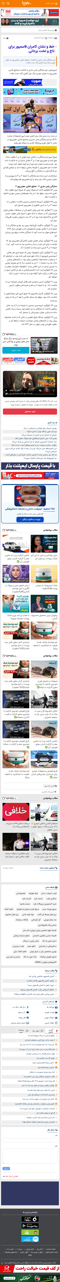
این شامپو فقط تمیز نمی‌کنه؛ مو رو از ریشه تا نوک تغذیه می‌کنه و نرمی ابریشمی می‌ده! (31, 450)
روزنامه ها (50, 1007)
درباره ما (20, 1249)
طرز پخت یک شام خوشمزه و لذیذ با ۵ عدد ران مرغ (37, 1044)
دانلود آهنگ (8, 909)
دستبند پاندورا (25, 904)
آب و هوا (22, 1012)
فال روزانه (22, 1017)
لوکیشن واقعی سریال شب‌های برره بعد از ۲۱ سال (38, 1085)
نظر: (56, 1146)
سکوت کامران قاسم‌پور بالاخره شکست (40, 980)
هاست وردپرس (18, 946)
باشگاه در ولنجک (22, 919)
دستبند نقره (38, 898)
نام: (56, 1135)
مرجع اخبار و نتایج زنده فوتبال (28, 909)
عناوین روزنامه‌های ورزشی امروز (43, 1062)
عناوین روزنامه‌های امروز (46, 1067)
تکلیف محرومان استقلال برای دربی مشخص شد (39, 1076)
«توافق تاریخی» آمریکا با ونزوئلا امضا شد (41, 1035)
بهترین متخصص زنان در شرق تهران (43, 951)
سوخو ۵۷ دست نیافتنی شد (46, 1058)
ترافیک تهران (49, 1017)
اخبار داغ (36, 1031)
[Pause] (33, 351)
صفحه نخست (51, 1249)
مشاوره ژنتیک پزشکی (21, 935)
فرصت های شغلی (51, 1252)
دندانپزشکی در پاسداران (47, 946)
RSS (30, 1255)
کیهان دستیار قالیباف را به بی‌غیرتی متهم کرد (40, 1054)
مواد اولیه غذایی (28, 914)
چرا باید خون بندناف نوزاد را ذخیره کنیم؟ (42, 431)
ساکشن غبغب (51, 898)
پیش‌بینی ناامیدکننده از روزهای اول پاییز (41, 1094)
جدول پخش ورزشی (18, 1023)
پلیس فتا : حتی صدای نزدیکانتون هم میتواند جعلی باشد (36, 438)
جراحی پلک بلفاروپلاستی (47, 925)
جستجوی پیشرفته (11, 1252)
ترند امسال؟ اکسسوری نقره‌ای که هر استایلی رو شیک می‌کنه (34, 442)
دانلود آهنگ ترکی (20, 951)
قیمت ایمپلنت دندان (48, 893)
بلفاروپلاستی (20, 893)
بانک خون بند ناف (30, 956)
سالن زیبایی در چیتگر (31, 941)
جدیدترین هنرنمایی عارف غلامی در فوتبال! (40, 1117)
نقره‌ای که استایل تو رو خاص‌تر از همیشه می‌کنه (39, 435)
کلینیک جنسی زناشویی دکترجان (44, 935)
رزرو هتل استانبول (12, 914)
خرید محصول (30, 411)
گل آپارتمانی (35, 919)
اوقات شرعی (49, 1023)
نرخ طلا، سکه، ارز (19, 1007)
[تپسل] (3, 334)
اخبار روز (40, 1249)
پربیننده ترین (21, 1031)
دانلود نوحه (31, 946)
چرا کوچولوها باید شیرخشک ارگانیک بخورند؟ (40, 458)
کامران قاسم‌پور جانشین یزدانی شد (41, 976)
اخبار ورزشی (30, 1249)
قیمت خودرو (49, 1012)
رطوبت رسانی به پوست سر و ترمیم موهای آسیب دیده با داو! (34, 445)
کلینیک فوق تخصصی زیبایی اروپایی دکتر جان (39, 930)
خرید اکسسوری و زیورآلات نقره (44, 904)
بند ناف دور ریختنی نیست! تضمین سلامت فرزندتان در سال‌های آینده (31, 454)
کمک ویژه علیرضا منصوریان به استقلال (42, 1072)
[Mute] (37, 351)
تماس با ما (10, 1249)
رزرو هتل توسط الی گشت (46, 914)
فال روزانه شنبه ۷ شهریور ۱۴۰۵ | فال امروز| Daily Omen (36, 1081)
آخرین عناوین (50, 1031)
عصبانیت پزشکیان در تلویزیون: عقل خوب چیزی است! (37, 1108)
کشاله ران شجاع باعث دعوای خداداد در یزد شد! (38, 1099)
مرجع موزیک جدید (49, 909)
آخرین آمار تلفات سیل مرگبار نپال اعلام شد (41, 1090)
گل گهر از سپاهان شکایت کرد (45, 1113)
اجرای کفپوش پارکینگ (48, 956)
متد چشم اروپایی (50, 919)
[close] (2, 1263)
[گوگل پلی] (30, 1226)
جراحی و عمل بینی (13, 956)
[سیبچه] (30, 1219)
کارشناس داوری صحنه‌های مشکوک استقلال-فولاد (38, 1122)
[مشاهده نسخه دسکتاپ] (3, 3)
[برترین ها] (26, 3)
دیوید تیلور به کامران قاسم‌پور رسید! (41, 985)
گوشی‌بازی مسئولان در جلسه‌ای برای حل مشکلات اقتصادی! (34, 1104)
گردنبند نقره (26, 898)
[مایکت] (30, 1239)
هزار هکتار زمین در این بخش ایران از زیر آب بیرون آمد (37, 1049)
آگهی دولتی (24, 1252)
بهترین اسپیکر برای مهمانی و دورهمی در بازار (40, 428)
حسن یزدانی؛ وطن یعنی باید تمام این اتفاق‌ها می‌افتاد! (34, 994)
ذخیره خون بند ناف (49, 941)
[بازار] (30, 1233)
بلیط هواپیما (33, 893)
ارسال (6, 1169)
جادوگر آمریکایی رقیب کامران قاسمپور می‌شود (37, 989)
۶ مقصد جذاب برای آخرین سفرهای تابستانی (40, 1040)
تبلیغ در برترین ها (37, 1252)
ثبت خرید (15, 350)
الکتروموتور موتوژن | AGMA (45, 962)
